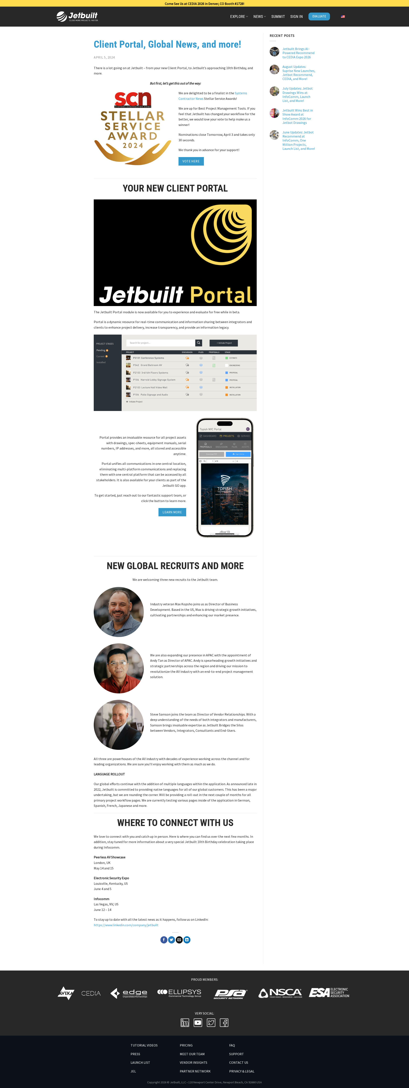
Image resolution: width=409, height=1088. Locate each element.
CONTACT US (238, 1062)
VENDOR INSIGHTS (193, 1062)
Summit (278, 16)
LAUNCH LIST (140, 1062)
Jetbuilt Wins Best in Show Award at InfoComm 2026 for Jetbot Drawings (297, 116)
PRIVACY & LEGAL (241, 1071)
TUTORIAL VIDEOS (144, 1045)
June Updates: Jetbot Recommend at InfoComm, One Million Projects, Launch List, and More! (298, 140)
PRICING (186, 1045)
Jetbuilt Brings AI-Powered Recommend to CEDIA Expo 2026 (298, 53)
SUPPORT (236, 1054)
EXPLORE (237, 16)
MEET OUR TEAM (192, 1054)
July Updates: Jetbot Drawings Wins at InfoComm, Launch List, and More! (297, 94)
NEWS (258, 16)
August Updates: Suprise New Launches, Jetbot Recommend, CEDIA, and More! (298, 72)
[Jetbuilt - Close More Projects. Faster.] (89, 16)
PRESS (135, 1054)
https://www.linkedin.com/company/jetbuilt (126, 925)
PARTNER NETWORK (195, 1071)
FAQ (232, 1045)
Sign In (296, 16)
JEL (133, 1071)
